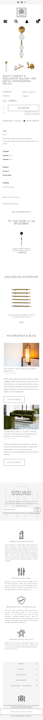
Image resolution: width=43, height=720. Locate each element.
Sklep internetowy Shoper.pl (21, 716)
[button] (5, 21)
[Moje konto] (27, 21)
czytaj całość (14, 399)
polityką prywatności (34, 513)
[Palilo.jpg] (6, 67)
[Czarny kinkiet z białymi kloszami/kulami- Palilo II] (21, 239)
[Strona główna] (21, 12)
